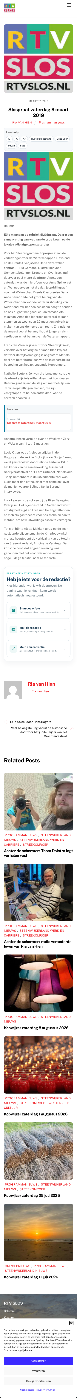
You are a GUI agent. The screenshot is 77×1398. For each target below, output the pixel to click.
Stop (22, 145)
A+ (24, 138)
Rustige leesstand (41, 138)
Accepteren (38, 1360)
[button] (71, 1323)
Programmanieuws (52, 122)
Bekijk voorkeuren (38, 1381)
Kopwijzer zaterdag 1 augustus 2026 (36, 1114)
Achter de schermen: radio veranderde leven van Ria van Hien (38, 944)
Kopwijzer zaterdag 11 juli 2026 (31, 1277)
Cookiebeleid (27, 1390)
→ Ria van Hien (38, 691)
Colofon (9, 1311)
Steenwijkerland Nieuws (26, 1270)
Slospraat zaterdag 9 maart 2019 (38, 112)
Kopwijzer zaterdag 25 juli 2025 (32, 1195)
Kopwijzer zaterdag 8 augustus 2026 (36, 1028)
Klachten (9, 1317)
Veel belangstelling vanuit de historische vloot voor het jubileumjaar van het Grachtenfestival (39, 732)
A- (9, 138)
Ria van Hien (22, 122)
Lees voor (62, 138)
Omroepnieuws (17, 1266)
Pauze (11, 145)
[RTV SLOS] (9, 10)
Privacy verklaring (45, 1390)
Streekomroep (35, 844)
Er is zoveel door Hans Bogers (30, 722)
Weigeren (38, 1370)
